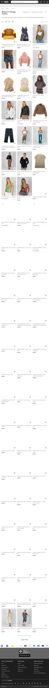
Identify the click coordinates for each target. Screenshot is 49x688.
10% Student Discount (6, 671)
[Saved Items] (44, 2)
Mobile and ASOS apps (38, 663)
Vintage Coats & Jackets (37, 12)
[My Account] (41, 2)
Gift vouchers (36, 665)
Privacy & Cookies (36, 686)
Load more (24, 639)
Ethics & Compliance (5, 676)
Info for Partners (37, 671)
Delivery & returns (5, 667)
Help (2, 663)
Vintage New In (26, 12)
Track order (4, 665)
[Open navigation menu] (2, 2)
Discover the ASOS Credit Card (39, 673)
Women (7, 8)
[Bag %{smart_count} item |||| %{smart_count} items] (47, 2)
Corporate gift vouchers (38, 667)
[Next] (46, 12)
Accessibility (45, 686)
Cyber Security (20, 671)
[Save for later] (14, 41)
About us (19, 663)
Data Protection (4, 674)
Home (3, 8)
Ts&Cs (41, 686)
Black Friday (36, 669)
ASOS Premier (4, 669)
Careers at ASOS (21, 665)
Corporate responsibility (22, 667)
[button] (15, 683)
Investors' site (20, 669)
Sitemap (3, 673)
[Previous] (21, 12)
